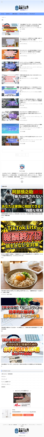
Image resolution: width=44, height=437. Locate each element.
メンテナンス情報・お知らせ (22, 424)
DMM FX (23, 27)
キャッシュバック (30, 27)
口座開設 (23, 29)
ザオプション (25, 41)
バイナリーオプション (33, 41)
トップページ (5, 424)
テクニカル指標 (36, 127)
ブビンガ (40, 41)
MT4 (26, 127)
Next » (22, 150)
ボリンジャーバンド (28, 68)
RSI (25, 67)
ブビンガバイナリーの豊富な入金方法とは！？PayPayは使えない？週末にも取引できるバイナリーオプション (30, 113)
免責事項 (3, 387)
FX (25, 27)
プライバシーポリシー (24, 13)
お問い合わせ (14, 13)
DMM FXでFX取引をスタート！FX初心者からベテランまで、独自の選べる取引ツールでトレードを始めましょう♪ (31, 88)
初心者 (32, 78)
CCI (22, 67)
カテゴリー (8, 13)
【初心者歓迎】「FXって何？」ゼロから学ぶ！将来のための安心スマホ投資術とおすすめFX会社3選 (21, 364)
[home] (22, 182)
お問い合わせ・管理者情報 (6, 374)
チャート (33, 139)
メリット (28, 78)
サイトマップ (32, 13)
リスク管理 (37, 27)
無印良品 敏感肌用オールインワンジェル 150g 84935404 (24, 411)
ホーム (2, 13)
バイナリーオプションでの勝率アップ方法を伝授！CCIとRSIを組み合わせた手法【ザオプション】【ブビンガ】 (31, 64)
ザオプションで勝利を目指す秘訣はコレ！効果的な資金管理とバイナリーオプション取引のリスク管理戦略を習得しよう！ (31, 100)
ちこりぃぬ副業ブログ (6, 381)
